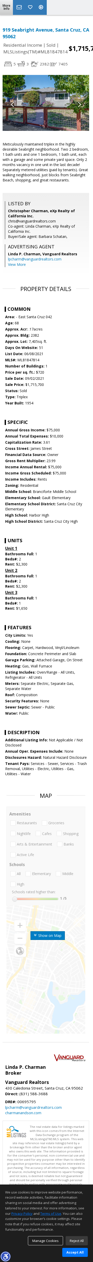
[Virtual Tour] (41, 7)
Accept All (75, 1252)
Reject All (77, 1240)
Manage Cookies (45, 1240)
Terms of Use (50, 1213)
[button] (5, 1256)
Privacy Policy (22, 1213)
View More (17, 264)
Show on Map (49, 935)
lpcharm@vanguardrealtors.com (34, 259)
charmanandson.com (23, 1112)
